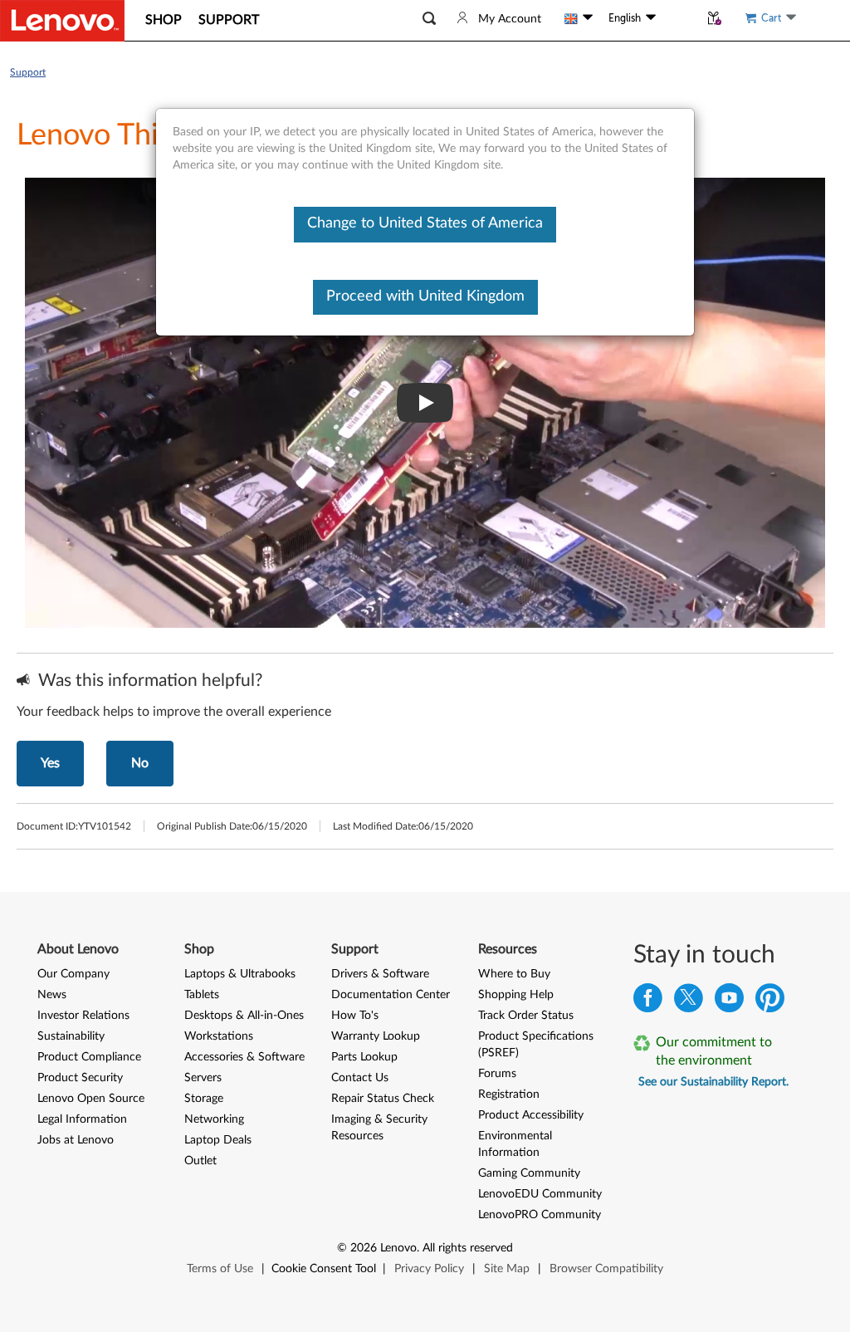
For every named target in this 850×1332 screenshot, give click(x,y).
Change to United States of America (425, 223)
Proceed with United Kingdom (425, 296)
